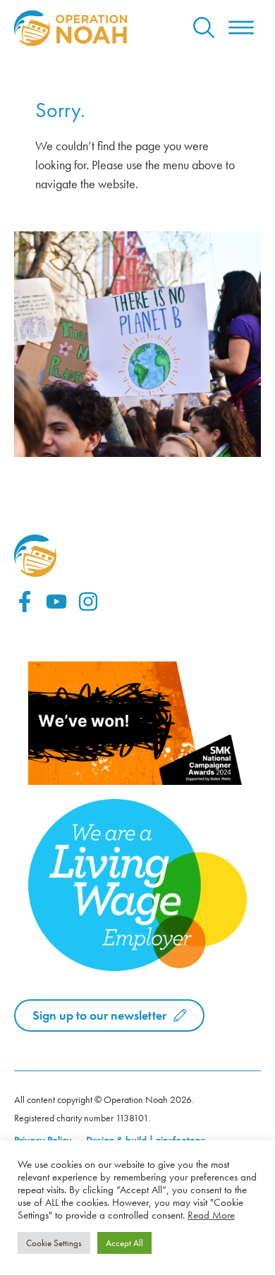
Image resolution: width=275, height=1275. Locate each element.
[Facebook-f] (24, 601)
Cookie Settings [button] (54, 1243)
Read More (211, 1215)
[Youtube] (56, 601)
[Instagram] (88, 601)
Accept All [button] (124, 1243)
